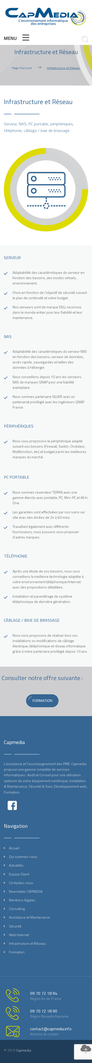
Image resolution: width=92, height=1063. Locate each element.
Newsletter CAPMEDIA (25, 891)
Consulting (17, 908)
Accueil (14, 848)
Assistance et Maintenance (29, 917)
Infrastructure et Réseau (27, 943)
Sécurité (15, 926)
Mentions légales (22, 900)
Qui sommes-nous (23, 856)
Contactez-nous (21, 882)
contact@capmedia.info (51, 1029)
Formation (17, 952)
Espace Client (19, 874)
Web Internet (19, 934)
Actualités (16, 865)
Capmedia (23, 1050)
